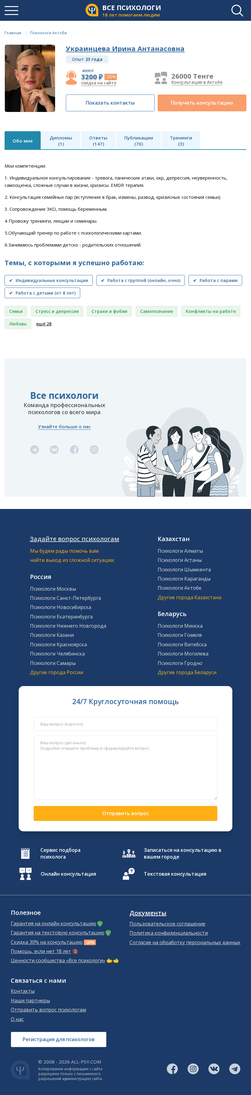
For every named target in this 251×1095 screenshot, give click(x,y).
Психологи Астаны (180, 560)
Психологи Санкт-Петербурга (65, 598)
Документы (148, 913)
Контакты (23, 991)
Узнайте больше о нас (64, 426)
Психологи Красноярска (58, 644)
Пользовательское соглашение (167, 923)
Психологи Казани (52, 635)
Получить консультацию (202, 102)
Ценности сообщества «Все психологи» (58, 960)
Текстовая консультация (175, 873)
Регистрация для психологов (59, 1039)
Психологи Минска (180, 625)
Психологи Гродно (180, 663)
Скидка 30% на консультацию (47, 942)
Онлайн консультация (68, 873)
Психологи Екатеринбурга (61, 616)
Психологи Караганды (184, 578)
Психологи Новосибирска (60, 607)
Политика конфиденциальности (168, 933)
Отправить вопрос (125, 813)
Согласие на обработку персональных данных (184, 942)
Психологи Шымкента (184, 569)
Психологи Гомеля (180, 635)
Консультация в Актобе (197, 82)
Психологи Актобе (48, 32)
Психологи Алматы (180, 551)
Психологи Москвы (53, 588)
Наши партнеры (30, 1000)
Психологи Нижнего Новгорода (68, 625)
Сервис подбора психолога (60, 853)
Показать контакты (110, 102)
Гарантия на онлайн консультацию (53, 923)
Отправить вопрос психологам (48, 1009)
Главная (13, 32)
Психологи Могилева (183, 653)
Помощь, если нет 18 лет (41, 951)
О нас (17, 1019)
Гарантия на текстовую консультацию (57, 932)
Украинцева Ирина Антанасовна (125, 48)
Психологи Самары (53, 663)
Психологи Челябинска (57, 653)
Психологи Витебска (182, 644)
